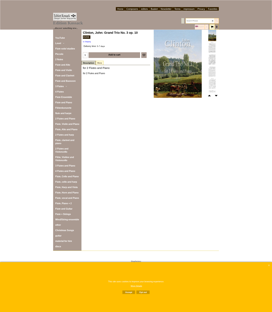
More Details (136, 286)
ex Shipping (87, 42)
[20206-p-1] (212, 47)
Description (88, 63)
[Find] (217, 20)
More (99, 63)
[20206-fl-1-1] (212, 83)
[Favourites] (144, 55)
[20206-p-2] (212, 59)
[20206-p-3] (212, 71)
